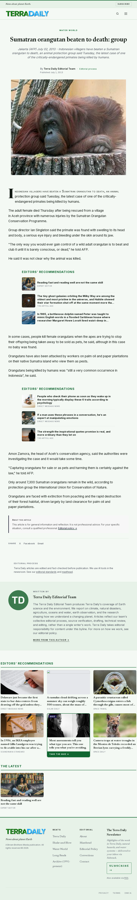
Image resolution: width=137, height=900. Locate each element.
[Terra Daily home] (27, 13)
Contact (84, 861)
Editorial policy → (67, 528)
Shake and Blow (62, 843)
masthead (67, 571)
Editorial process (88, 69)
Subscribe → (119, 868)
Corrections (87, 855)
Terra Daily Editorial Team (59, 68)
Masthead (85, 843)
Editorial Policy (89, 849)
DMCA (128, 893)
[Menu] (125, 13)
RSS (126, 878)
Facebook (29, 543)
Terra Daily (59, 836)
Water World (60, 849)
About (83, 836)
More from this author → (51, 640)
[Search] (117, 14)
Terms (117, 893)
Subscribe (124, 4)
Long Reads (59, 855)
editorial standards (46, 571)
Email (41, 543)
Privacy (104, 893)
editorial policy (47, 633)
